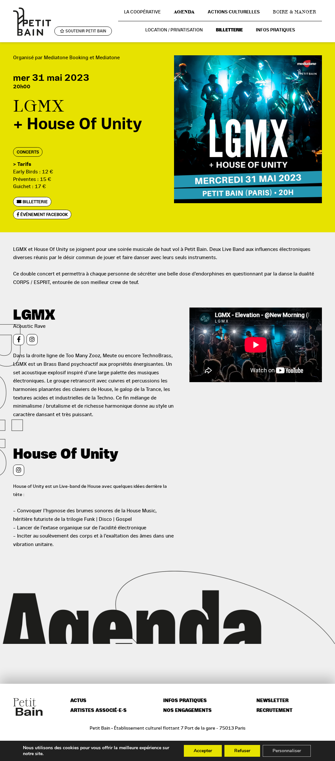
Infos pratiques (275, 30)
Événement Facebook (43, 214)
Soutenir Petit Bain (85, 31)
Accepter (203, 751)
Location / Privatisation (174, 29)
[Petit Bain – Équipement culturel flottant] (32, 21)
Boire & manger (294, 11)
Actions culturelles (234, 12)
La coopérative (142, 11)
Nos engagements (187, 710)
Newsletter (272, 700)
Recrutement (274, 710)
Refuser (242, 751)
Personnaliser (287, 751)
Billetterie (229, 30)
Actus (78, 700)
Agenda (184, 11)
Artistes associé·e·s (98, 710)
